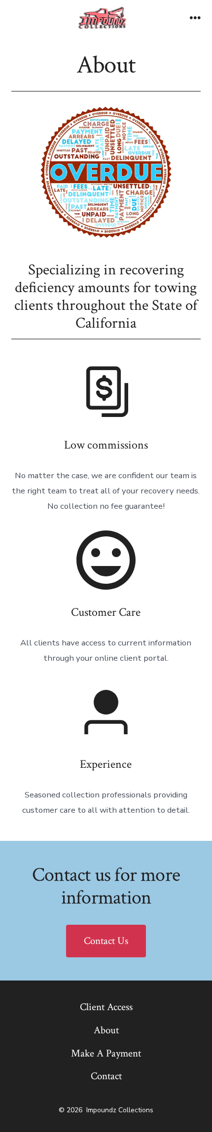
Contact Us (106, 940)
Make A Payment (106, 1053)
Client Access (106, 1007)
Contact (106, 1076)
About (106, 1030)
